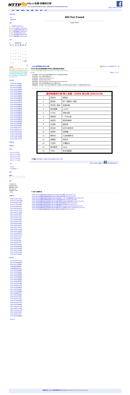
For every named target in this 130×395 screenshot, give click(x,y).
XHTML (74, 390)
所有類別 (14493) (16, 26)
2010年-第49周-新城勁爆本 (16, 220)
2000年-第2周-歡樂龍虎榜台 (16, 116)
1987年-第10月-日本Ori (16, 210)
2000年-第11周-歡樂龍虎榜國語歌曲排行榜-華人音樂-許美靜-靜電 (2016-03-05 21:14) (54, 196)
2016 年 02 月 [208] (15, 154)
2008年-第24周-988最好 (15, 245)
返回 (112, 66)
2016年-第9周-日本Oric (16, 131)
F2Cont (12, 167)
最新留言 (11, 145)
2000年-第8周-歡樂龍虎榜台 (16, 95)
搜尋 (10, 172)
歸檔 (32, 10)
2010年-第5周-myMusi (16, 237)
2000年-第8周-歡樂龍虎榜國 (16, 97)
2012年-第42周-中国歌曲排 (16, 252)
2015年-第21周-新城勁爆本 (16, 254)
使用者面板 (12, 14)
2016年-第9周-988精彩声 (16, 137)
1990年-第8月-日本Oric (16, 227)
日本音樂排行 (12, 73)
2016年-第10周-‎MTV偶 (16, 102)
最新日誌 (11, 80)
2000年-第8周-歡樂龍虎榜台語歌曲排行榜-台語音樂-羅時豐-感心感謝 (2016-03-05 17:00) (54, 204)
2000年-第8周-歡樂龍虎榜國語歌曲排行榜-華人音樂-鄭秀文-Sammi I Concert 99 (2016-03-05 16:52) (57, 206)
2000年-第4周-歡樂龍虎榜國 (16, 110)
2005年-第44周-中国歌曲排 (16, 214)
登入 (11, 17)
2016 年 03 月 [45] (14, 152)
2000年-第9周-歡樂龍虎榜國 (16, 93)
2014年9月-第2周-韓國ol (16, 301)
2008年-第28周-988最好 (15, 312)
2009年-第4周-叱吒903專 (16, 226)
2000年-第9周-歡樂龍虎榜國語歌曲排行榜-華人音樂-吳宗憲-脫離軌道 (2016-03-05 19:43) (54, 202)
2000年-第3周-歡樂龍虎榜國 (16, 114)
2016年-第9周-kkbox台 (16, 129)
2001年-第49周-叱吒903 (15, 239)
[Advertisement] (61, 51)
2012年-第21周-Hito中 (16, 314)
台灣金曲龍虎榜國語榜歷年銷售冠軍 (16, 266)
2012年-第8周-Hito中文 (16, 235)
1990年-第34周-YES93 (16, 218)
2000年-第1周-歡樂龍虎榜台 (16, 120)
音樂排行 (41, 159)
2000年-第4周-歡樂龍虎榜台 (16, 108)
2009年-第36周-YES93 (16, 260)
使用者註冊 (13, 19)
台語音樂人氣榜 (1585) (19, 29)
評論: (92, 163)
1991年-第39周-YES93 (16, 216)
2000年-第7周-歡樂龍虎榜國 (16, 101)
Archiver (81, 390)
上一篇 (108, 66)
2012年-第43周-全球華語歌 (16, 203)
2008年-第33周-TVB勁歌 (16, 297)
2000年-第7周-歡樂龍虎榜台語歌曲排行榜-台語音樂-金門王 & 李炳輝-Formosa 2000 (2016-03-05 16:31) (58, 207)
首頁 (13, 10)
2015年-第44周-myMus (16, 298)
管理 (37, 10)
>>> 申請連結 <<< (13, 168)
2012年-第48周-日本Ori (16, 285)
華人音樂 (60, 159)
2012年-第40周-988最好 (15, 241)
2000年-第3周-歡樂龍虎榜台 (16, 112)
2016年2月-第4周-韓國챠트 (16, 133)
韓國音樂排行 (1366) (18, 36)
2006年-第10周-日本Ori (16, 302)
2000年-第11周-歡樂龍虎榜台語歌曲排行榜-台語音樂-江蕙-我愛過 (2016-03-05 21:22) (54, 195)
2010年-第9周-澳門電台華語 (16, 282)
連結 (28, 10)
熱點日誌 (11, 257)
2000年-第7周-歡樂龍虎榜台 (16, 99)
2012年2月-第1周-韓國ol (16, 205)
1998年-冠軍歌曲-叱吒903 (16, 293)
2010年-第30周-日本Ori (16, 208)
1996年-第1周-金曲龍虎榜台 (16, 248)
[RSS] (22, 26)
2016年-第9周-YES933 (16, 138)
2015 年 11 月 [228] (15, 160)
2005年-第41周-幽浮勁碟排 (16, 233)
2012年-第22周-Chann (16, 242)
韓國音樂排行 (17, 72)
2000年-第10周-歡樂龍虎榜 (16, 87)
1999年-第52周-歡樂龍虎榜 (16, 124)
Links (10, 163)
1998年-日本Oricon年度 (16, 310)
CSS (77, 390)
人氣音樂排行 (20, 70)
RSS (46, 10)
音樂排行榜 (46, 159)
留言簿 (22, 10)
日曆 (10, 39)
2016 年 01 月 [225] (15, 156)
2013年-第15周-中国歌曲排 (16, 284)
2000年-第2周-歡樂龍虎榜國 (16, 118)
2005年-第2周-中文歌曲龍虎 (16, 308)
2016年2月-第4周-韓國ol (16, 135)
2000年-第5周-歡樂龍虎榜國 (16, 106)
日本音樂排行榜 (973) (18, 34)
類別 (10, 23)
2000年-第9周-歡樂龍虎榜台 (16, 91)
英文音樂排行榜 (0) (18, 33)
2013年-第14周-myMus (16, 206)
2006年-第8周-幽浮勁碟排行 (16, 246)
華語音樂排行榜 (54, 159)
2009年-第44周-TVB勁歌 (16, 199)
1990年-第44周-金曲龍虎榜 (16, 224)
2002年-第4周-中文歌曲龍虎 (16, 212)
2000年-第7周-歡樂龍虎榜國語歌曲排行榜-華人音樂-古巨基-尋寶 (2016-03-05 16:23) (53, 209)
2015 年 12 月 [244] (15, 158)
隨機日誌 (11, 195)
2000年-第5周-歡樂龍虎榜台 (16, 105)
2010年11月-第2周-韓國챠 (16, 201)
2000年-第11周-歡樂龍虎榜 (16, 84)
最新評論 (11, 142)
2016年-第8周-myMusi (16, 127)
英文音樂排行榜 (13, 77)
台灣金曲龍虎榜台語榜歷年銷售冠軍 (16, 268)
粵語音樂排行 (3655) (18, 31)
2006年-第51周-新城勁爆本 (16, 295)
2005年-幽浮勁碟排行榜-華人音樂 (40, 66)
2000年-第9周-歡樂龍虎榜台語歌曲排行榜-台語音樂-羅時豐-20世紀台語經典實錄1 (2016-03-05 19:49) (58, 201)
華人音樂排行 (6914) (18, 28)
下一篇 (117, 66)
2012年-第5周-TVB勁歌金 (16, 250)
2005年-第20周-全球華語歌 (16, 222)
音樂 (37, 159)
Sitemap (86, 390)
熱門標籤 (18, 66)
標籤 (18, 10)
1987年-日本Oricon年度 (16, 306)
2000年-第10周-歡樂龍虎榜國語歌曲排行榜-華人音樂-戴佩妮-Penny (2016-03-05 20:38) (54, 199)
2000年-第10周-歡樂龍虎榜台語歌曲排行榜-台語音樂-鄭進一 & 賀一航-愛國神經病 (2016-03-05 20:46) (58, 198)
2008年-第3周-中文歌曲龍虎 (16, 229)
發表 (41, 10)
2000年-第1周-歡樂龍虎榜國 (16, 122)
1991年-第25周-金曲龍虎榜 (16, 289)
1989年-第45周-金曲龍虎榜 (16, 231)
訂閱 (103, 66)
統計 (10, 180)
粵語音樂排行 (24, 72)
